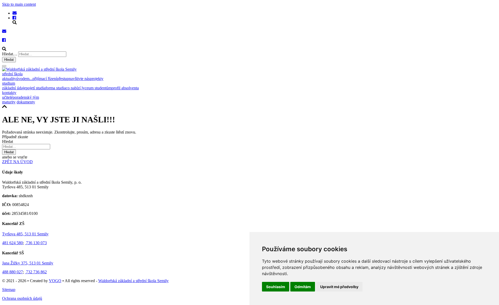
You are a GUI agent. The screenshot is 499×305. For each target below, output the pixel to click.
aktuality (9, 78)
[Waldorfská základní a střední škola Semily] (14, 13)
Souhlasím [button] (275, 286)
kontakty (9, 92)
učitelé (7, 97)
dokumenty (26, 102)
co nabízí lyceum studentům (88, 88)
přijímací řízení (44, 78)
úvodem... (24, 78)
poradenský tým (26, 97)
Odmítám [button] (302, 286)
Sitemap (8, 289)
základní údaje (14, 88)
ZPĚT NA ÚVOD (17, 162)
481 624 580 (12, 243)
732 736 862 (36, 272)
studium (8, 83)
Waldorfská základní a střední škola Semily (133, 281)
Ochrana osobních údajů (22, 298)
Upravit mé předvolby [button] (339, 286)
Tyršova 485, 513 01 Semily (25, 234)
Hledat (9, 60)
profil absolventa (125, 88)
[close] (4, 66)
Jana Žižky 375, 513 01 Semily (27, 263)
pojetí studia (35, 88)
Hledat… (9, 54)
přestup (63, 78)
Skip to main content (19, 4)
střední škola (12, 74)
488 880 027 (12, 272)
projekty (96, 78)
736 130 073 (36, 243)
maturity (9, 102)
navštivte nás (79, 78)
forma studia (55, 88)
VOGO (55, 281)
